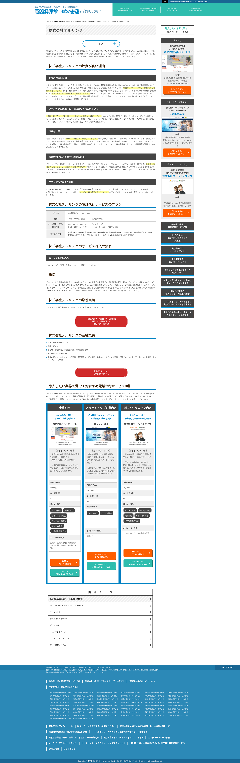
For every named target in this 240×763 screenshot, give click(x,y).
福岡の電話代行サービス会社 (59, 715)
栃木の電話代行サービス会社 (130, 696)
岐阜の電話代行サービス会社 (178, 702)
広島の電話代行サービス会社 (59, 712)
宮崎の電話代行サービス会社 (178, 715)
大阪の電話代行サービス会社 (178, 706)
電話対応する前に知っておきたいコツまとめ (124, 737)
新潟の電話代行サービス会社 (154, 699)
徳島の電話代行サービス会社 (107, 712)
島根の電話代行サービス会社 (154, 709)
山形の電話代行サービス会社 (59, 696)
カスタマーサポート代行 (159, 737)
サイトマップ (70, 749)
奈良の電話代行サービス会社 (83, 709)
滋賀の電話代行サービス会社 (130, 706)
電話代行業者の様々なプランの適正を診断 (178, 292)
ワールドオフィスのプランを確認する (137, 553)
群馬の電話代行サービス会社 (154, 696)
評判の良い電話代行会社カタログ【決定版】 (148, 10)
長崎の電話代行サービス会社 (107, 715)
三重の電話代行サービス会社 (107, 706)
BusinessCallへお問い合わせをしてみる (101, 566)
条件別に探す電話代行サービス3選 (125, 10)
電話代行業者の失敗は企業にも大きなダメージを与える (178, 313)
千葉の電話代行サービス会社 (59, 699)
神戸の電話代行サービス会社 (59, 709)
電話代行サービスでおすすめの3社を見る (101, 372)
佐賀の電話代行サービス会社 (83, 715)
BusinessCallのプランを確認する (101, 556)
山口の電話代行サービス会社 (83, 712)
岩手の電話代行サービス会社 (130, 693)
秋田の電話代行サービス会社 (178, 693)
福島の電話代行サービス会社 (83, 696)
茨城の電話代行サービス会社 (107, 696)
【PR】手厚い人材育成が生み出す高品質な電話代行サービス (157, 743)
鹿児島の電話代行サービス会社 (60, 719)
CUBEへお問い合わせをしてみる (65, 572)
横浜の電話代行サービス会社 (130, 699)
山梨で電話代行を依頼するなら (131, 702)
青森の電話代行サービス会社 (107, 693)
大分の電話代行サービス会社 (154, 715)
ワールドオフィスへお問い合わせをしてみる (138, 563)
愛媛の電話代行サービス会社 (154, 712)
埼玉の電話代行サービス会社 (178, 696)
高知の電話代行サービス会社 (178, 712)
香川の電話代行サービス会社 (130, 712)
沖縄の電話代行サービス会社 (83, 719)
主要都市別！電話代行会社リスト (195, 10)
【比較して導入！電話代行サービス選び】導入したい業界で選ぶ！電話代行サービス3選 (101, 321)
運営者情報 (54, 749)
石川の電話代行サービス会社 (59, 702)
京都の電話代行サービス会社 (154, 706)
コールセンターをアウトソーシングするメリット (104, 743)
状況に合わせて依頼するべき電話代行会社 (177, 271)
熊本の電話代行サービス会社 (130, 715)
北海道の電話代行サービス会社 (60, 693)
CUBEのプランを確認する (64, 562)
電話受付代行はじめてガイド (172, 10)
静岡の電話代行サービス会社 (59, 706)
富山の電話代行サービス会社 (178, 699)
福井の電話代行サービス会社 (107, 702)
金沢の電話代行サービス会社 (83, 702)
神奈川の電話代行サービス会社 (107, 699)
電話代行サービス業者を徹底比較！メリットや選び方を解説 (189, 1)
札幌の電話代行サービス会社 (83, 693)
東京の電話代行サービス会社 (83, 699)
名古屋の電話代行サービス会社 (83, 706)
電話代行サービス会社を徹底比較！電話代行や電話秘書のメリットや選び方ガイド (120, 761)
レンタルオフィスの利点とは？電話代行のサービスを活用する (178, 303)
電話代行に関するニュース (61, 726)
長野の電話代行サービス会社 (154, 702)
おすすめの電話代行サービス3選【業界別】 (67, 599)
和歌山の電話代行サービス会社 (107, 709)
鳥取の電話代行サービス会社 (130, 709)
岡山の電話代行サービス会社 (178, 709)
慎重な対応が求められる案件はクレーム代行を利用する (178, 281)
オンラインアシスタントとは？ (63, 743)
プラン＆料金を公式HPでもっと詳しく (177, 90)
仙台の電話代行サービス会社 (154, 693)
